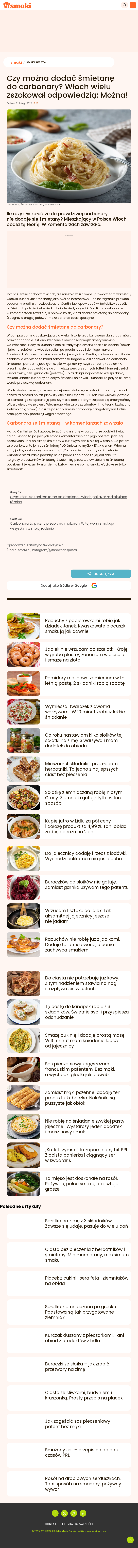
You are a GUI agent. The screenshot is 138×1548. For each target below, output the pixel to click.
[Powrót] (130, 1540)
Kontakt (51, 1524)
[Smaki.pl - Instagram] (73, 1513)
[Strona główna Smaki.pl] (17, 5)
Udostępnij (104, 573)
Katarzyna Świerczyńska (45, 545)
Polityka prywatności (76, 1524)
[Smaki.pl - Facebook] (55, 1513)
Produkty (18, 559)
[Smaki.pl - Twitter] (64, 1513)
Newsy (17, 564)
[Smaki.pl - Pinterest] (83, 1513)
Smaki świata (22, 555)
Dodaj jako (64, 585)
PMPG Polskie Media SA (59, 1531)
